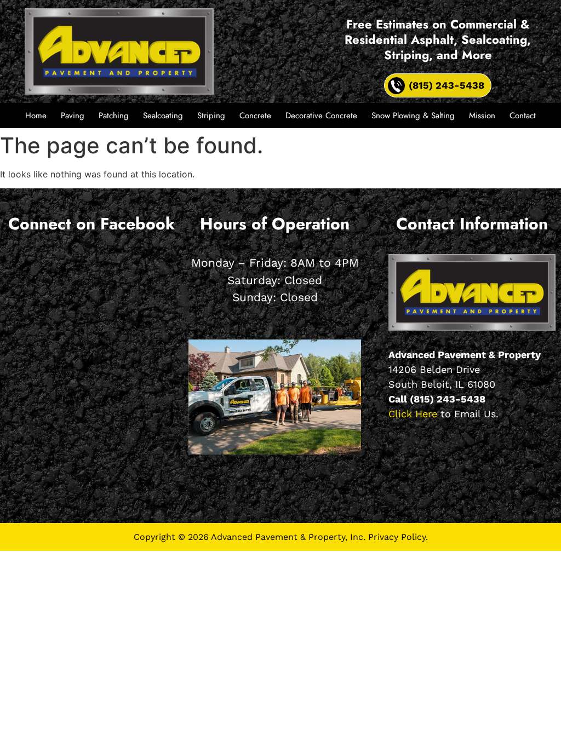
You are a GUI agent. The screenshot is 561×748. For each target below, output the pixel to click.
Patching (114, 116)
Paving (72, 116)
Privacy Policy (397, 537)
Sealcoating (163, 116)
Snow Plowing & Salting (413, 116)
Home (36, 116)
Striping (211, 116)
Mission (482, 116)
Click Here (412, 413)
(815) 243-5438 (447, 399)
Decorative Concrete (321, 116)
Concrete (255, 116)
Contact (523, 116)
